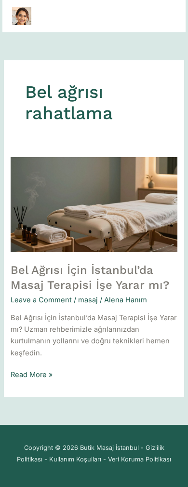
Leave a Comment (41, 300)
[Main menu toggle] (166, 16)
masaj (88, 300)
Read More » (32, 374)
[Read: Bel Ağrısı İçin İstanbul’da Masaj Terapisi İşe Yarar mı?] (94, 204)
